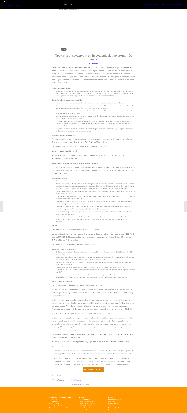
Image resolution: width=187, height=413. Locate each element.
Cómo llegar (111, 401)
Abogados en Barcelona (85, 410)
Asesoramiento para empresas (86, 405)
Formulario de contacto (114, 399)
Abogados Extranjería (84, 408)
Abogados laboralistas (84, 399)
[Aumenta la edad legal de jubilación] (185, 206)
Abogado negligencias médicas (87, 403)
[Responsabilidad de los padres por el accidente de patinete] (1, 206)
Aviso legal (111, 405)
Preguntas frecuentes (113, 403)
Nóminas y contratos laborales (87, 401)
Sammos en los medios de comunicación (89, 412)
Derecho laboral (93, 63)
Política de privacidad (114, 408)
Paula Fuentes (76, 380)
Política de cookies (113, 410)
